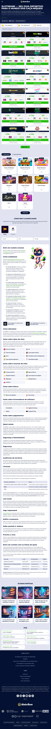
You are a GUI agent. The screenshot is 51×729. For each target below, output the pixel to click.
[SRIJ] (40, 711)
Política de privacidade (25, 676)
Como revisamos (25, 678)
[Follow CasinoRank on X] (24, 696)
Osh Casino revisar (37, 123)
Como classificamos (25, 681)
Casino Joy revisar (37, 104)
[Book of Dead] (25, 183)
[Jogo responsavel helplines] (23, 716)
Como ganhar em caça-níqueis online (25, 663)
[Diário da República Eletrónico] (12, 711)
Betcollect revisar (13, 123)
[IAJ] (25, 711)
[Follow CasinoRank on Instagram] (21, 696)
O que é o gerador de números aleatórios (25, 665)
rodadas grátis (9, 285)
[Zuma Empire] (41, 183)
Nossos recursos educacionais (38, 333)
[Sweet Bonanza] (41, 166)
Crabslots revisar (37, 142)
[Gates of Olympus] (9, 166)
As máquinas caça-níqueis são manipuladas (25, 656)
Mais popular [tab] (7, 154)
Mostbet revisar (37, 85)
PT (24, 699)
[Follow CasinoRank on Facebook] (18, 696)
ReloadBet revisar (13, 104)
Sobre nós (25, 674)
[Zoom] (25, 201)
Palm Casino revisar (13, 85)
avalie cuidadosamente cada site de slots (13, 259)
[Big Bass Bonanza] (25, 166)
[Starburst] (9, 183)
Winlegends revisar (13, 142)
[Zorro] (9, 201)
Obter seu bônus (13, 46)
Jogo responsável (6, 513)
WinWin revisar (37, 47)
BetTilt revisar (13, 65)
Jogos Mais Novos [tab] (17, 154)
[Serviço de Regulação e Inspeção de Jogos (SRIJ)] (3, 711)
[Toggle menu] (2, 1)
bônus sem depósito (17, 285)
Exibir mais (24, 147)
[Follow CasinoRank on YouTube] (27, 696)
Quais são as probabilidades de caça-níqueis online (25, 661)
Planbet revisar (37, 65)
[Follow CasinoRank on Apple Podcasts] (32, 696)
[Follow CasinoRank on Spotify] (29, 696)
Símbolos (25, 659)
